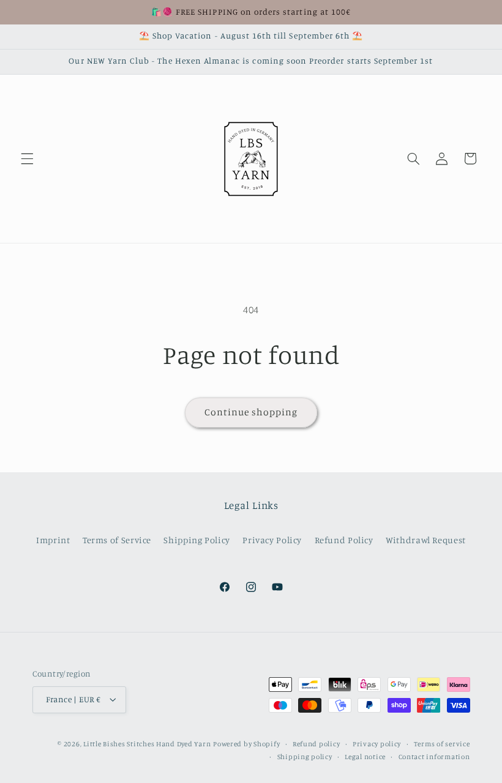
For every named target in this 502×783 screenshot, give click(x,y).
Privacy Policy (272, 540)
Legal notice (365, 756)
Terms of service (442, 744)
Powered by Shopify (246, 744)
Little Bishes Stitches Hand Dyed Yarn (147, 744)
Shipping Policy (196, 540)
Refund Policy (344, 540)
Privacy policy (377, 744)
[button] (27, 158)
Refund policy (316, 744)
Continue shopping (251, 412)
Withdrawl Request (426, 540)
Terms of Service (117, 540)
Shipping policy (304, 756)
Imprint (53, 540)
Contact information (434, 756)
